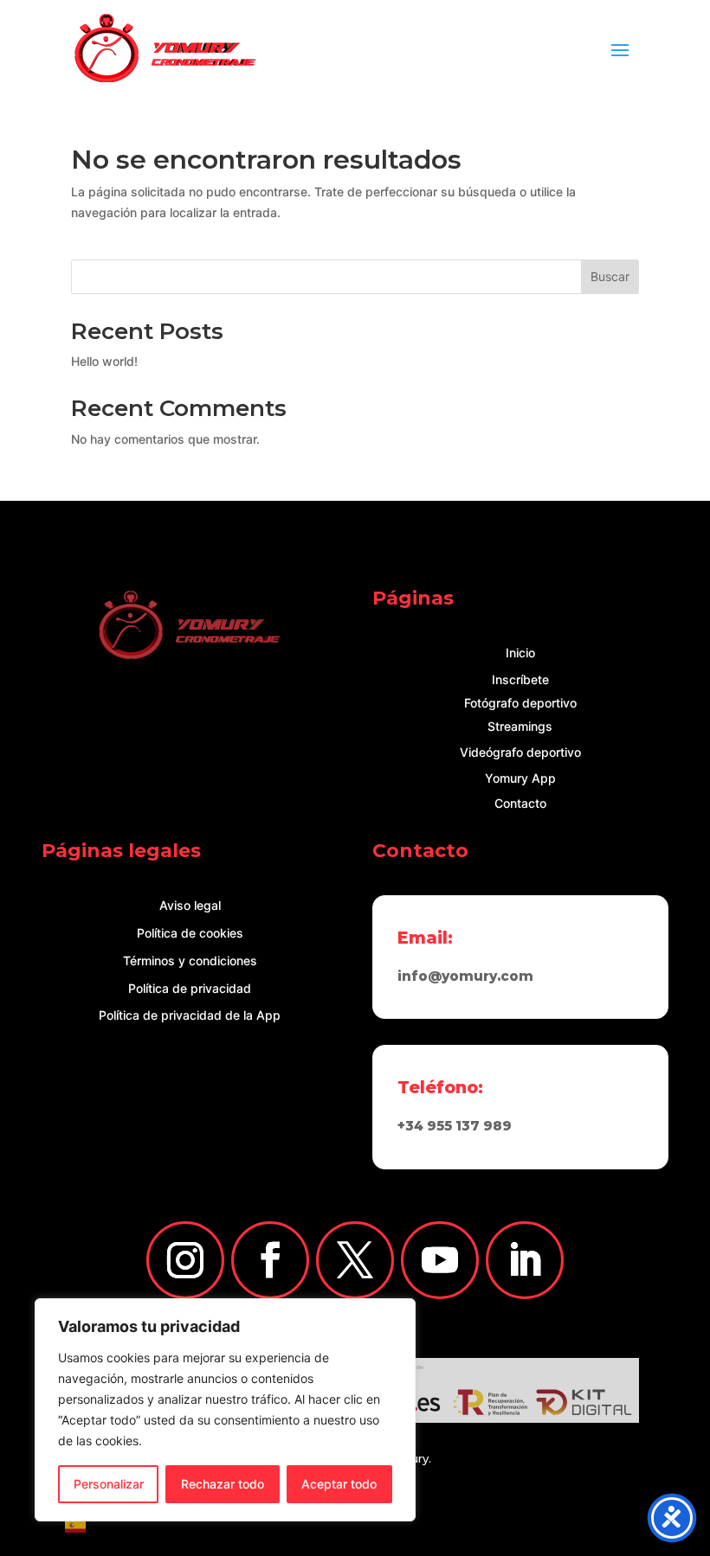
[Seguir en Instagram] (185, 1260)
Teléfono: (440, 1087)
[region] (225, 1409)
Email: (425, 937)
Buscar (610, 276)
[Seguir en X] (355, 1260)
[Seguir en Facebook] (270, 1260)
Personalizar (109, 1483)
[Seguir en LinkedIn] (525, 1260)
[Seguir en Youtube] (440, 1260)
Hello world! (104, 361)
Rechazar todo (222, 1483)
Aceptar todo (339, 1483)
